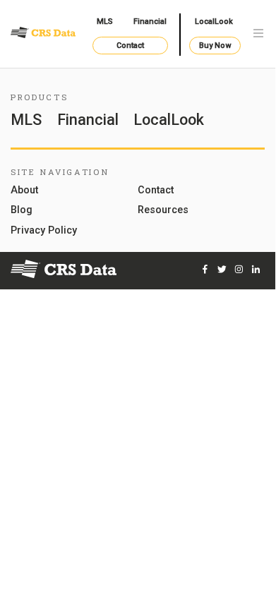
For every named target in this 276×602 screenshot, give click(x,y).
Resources (163, 210)
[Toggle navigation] (258, 34)
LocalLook (214, 21)
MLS (105, 21)
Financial (150, 21)
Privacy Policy (44, 231)
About (24, 191)
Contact (130, 45)
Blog (21, 210)
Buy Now (215, 45)
